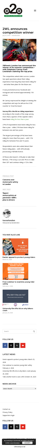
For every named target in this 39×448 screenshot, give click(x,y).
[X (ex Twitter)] (16, 345)
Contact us (6, 409)
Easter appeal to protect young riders (15, 359)
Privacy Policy (7, 412)
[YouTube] (22, 345)
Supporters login (8, 415)
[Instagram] (11, 345)
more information (15, 443)
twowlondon (16, 35)
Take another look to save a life (13, 377)
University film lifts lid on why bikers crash (16, 371)
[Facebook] (5, 345)
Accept (27, 443)
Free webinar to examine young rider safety (17, 365)
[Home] (13, 10)
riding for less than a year (20, 119)
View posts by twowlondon (11, 223)
